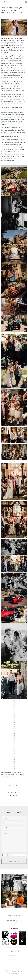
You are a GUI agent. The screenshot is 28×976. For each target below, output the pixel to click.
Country (13, 785)
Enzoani (18, 55)
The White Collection (9, 56)
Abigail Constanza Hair (16, 63)
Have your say (14, 861)
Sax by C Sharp (17, 127)
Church (10, 785)
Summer (16, 785)
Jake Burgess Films (10, 114)
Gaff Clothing (11, 74)
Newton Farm (11, 109)
